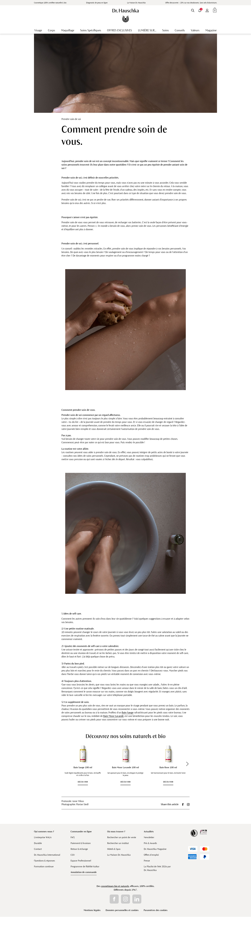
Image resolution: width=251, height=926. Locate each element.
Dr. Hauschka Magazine (155, 849)
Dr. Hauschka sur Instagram (188, 804)
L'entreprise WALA (42, 837)
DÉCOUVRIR (83, 782)
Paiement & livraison (81, 843)
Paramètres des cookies (155, 910)
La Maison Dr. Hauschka (136, 3)
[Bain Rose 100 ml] (168, 754)
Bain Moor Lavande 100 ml (125, 767)
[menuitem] (207, 10)
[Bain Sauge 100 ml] (82, 754)
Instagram (125, 899)
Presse (147, 860)
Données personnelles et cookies (122, 910)
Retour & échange (79, 849)
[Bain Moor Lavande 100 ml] (125, 754)
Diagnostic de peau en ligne (96, 3)
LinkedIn (136, 899)
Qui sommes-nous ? (44, 831)
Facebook (114, 899)
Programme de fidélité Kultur (85, 866)
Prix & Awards (150, 843)
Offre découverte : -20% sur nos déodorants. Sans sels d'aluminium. (191, 3)
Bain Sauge (127, 712)
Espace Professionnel (81, 860)
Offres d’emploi (151, 855)
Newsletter (149, 837)
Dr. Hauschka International (47, 855)
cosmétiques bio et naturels (115, 886)
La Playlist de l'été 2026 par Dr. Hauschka (157, 868)
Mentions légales (92, 910)
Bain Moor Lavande (113, 716)
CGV (73, 855)
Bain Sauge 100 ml (82, 767)
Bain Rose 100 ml (168, 767)
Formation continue (44, 866)
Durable (38, 843)
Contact (38, 849)
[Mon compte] (207, 10)
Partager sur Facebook (182, 804)
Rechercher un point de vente (121, 837)
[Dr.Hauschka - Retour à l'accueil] (125, 15)
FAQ (73, 837)
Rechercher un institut (118, 843)
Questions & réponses (44, 860)
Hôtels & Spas (113, 849)
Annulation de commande (84, 872)
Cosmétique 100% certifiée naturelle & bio (50, 3)
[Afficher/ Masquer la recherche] (192, 10)
